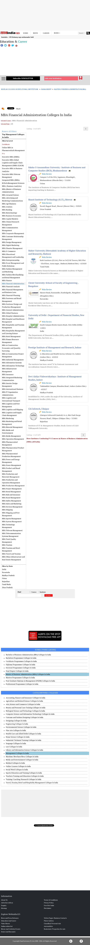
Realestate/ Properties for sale (54, 929)
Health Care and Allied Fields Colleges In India (23, 734)
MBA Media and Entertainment (8, 431)
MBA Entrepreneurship (10, 260)
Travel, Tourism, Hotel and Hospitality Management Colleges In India (32, 782)
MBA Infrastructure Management (9, 370)
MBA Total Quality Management (9, 540)
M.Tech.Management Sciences (13, 183)
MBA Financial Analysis (11, 286)
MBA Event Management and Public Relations (13, 264)
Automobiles (48, 926)
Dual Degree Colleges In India (17, 671)
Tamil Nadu (6, 584)
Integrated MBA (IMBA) (11, 180)
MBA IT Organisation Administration (10, 393)
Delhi (4, 569)
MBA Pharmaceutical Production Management (11, 455)
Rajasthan (6, 581)
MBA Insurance (8, 374)
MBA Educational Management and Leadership (13, 255)
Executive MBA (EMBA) (10, 157)
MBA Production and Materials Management (10, 475)
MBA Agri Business (9, 204)
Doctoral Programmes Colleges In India (21, 668)
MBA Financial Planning (11, 295)
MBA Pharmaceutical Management (10, 443)
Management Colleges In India (17, 753)
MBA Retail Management (11, 492)
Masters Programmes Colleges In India (20, 677)
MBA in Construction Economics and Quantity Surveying (11, 348)
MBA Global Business (10, 313)
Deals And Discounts (8, 932)
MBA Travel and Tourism (11, 554)
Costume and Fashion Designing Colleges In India (24, 717)
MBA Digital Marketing (10, 245)
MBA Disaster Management (12, 248)
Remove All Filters (9, 131)
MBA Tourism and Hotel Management (11, 549)
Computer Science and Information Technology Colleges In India (30, 714)
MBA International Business (12, 389)
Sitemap (4, 908)
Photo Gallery (49, 921)
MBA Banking (7, 210)
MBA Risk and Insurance (11, 495)
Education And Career (8, 921)
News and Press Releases (10, 918)
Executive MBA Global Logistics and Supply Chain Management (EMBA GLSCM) (13, 163)
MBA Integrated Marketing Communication (12, 378)
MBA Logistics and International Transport (11, 399)
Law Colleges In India (14, 747)
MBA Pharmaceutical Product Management (13, 449)
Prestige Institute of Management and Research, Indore (54, 347)
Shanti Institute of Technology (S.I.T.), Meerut (50, 199)
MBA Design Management (11, 242)
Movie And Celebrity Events (10, 929)
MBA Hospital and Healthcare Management (13, 320)
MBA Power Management (11, 465)
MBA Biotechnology (9, 213)
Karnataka (6, 572)
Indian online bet (7, 926)
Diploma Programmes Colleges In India (20, 664)
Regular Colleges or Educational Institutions (19, 89)
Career (46, 33)
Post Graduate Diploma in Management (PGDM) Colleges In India (30, 681)
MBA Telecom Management (12, 530)
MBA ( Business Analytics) (12, 186)
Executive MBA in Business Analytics (12, 169)
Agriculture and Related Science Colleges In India (24, 701)
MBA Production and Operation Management (11, 481)
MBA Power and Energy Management (11, 460)
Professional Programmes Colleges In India (22, 684)
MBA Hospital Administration (13, 316)
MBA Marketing (8, 418)
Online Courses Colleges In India (18, 766)
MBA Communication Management (10, 229)
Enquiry (3, 905)
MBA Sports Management (11, 518)
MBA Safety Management (11, 501)
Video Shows (5, 923)
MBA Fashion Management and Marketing (12, 270)
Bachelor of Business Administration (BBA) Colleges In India (28, 655)
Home (25, 33)
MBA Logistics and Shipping (12, 409)
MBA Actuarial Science (10, 195)
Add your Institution (53, 78)
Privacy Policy (49, 903)
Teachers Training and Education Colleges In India (25, 776)
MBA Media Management (11, 436)
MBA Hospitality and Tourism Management (13, 326)
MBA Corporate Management (13, 233)
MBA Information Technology (13, 366)
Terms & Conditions (51, 900)
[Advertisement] (45, 15)
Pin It (18, 109)
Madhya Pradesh (8, 575)
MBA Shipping (7, 510)
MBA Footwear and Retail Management (11, 299)
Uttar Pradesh (7, 587)
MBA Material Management (12, 427)
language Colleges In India (16, 743)
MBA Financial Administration (13, 283)
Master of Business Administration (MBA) (70, 89)
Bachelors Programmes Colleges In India (21, 658)
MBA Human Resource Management (10, 340)
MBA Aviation (7, 207)
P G (3, 154)
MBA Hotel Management (11, 336)
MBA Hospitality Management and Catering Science (13, 332)
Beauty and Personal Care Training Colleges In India (25, 707)
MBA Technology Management (8, 526)
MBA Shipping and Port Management (11, 514)
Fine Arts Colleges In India (16, 730)
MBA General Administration (13, 310)
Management (46, 89)
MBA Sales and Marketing (11, 504)
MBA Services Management (12, 507)
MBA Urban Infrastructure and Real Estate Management (13, 558)
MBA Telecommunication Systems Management (11, 534)
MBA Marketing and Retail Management (12, 422)
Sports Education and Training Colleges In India (24, 773)
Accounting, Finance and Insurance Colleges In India (25, 698)
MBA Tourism (7, 545)
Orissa (4, 578)
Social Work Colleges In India (17, 769)
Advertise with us (7, 903)
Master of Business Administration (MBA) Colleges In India (28, 674)
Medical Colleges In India (15, 763)
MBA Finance (7, 280)
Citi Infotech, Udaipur (38, 408)
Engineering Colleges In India (17, 724)
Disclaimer (47, 908)
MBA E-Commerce (9, 251)
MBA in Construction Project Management (13, 355)
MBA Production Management (13, 485)
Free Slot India (49, 905)
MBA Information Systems (12, 363)
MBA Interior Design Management (9, 384)
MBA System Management (12, 521)
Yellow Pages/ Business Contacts (55, 918)
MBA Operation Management (13, 439)
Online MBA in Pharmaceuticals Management (13, 148)
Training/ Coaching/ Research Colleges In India (23, 779)
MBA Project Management (12, 489)
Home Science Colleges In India (18, 737)
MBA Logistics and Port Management (11, 405)
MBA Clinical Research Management (10, 223)
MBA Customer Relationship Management (12, 237)
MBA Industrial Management (13, 360)
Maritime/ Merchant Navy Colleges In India (22, 756)
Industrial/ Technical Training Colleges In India (23, 740)
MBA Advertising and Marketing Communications (12, 199)
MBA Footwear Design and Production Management (12, 305)
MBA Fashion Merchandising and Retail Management (12, 276)
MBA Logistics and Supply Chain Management (12, 413)
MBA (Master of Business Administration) (11, 190)
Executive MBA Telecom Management (11, 175)
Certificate (6, 144)
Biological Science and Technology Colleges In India (25, 711)
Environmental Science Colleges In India (21, 727)
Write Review (46, 174)
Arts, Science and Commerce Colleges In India (23, 704)
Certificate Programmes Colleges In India (21, 661)
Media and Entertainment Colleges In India (22, 760)
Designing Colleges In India (16, 721)
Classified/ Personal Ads (52, 923)
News (35, 33)
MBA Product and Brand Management (11, 469)
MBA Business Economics (11, 216)
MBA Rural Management (11, 498)
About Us (4, 900)
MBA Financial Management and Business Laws (12, 290)
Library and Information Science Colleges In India (24, 750)
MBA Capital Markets (10, 219)
